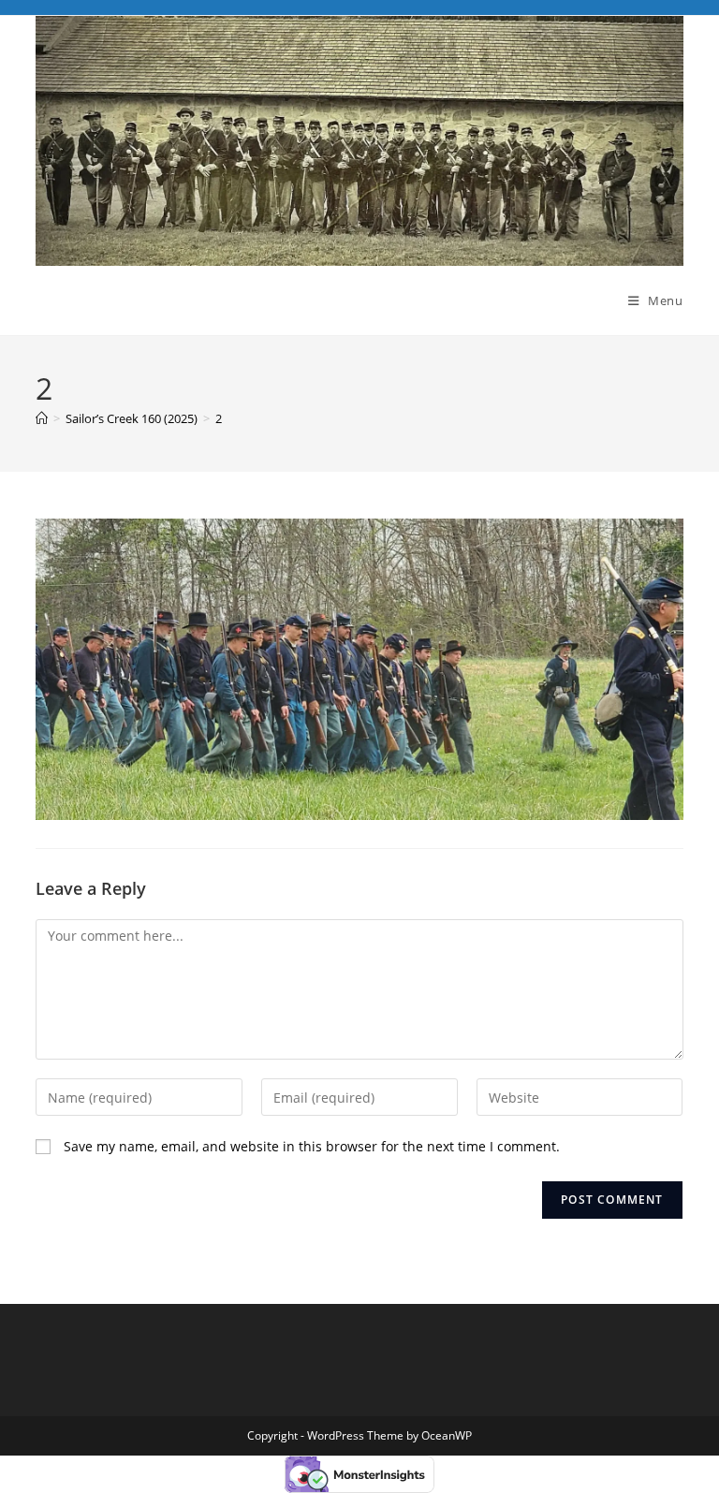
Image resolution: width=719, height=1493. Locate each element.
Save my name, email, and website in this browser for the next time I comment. (312, 1146)
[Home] (42, 418)
